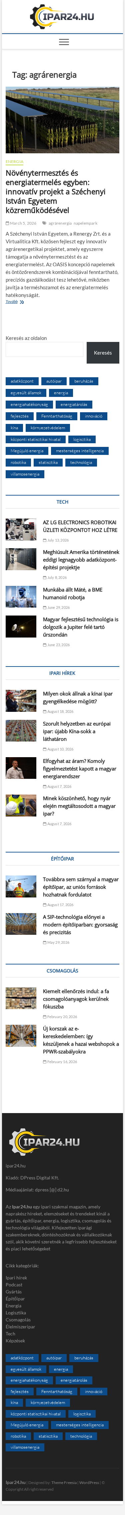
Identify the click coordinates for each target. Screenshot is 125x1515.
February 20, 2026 (61, 1016)
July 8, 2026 (56, 577)
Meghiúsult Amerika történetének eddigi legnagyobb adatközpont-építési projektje (81, 560)
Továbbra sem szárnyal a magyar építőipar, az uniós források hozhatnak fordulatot (81, 887)
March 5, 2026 (23, 223)
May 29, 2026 (57, 942)
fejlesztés (20, 416)
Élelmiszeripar (20, 1326)
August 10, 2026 (59, 749)
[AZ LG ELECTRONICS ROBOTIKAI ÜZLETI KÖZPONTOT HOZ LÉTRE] (21, 530)
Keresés (103, 353)
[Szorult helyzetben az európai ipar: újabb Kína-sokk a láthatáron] (21, 731)
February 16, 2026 (61, 1061)
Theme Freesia (64, 1482)
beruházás (83, 381)
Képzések (15, 1340)
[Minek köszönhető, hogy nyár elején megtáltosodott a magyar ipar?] (21, 805)
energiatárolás (74, 404)
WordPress (89, 1482)
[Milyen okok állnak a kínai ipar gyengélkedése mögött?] (21, 701)
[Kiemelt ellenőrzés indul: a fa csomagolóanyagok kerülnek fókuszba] (21, 998)
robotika (18, 462)
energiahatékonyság (29, 404)
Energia (14, 161)
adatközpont (22, 381)
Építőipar (15, 1298)
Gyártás (14, 1291)
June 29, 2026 (58, 607)
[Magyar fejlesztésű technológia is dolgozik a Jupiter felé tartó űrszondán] (21, 627)
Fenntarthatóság (56, 416)
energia (61, 392)
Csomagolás (18, 1319)
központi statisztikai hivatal (36, 439)
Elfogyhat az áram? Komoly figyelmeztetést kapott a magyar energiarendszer (79, 768)
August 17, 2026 (59, 904)
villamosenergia (25, 474)
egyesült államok (26, 392)
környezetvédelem (48, 427)
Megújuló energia (27, 450)
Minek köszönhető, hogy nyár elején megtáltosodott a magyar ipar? (79, 806)
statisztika (48, 462)
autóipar (54, 381)
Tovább (27, 302)
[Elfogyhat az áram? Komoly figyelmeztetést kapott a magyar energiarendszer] (21, 768)
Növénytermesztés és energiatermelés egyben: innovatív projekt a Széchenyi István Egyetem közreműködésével (56, 191)
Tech (10, 1333)
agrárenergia (60, 223)
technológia (81, 462)
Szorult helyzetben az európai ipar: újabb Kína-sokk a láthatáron (77, 731)
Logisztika (16, 1312)
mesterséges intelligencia (80, 450)
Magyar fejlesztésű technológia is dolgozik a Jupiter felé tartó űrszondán (80, 627)
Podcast (14, 1284)
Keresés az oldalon (26, 338)
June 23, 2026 (58, 645)
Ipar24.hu (16, 1482)
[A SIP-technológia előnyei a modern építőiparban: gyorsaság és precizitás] (21, 924)
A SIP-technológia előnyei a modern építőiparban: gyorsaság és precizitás (80, 924)
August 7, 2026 (58, 786)
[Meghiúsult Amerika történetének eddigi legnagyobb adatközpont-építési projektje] (21, 559)
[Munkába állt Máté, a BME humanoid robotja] (21, 597)
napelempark (85, 223)
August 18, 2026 (59, 711)
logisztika (82, 439)
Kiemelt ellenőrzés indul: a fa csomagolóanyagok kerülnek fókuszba (76, 999)
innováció (93, 416)
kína (14, 427)
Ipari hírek (16, 1277)
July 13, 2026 (57, 540)
